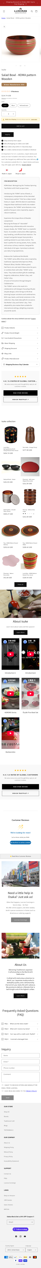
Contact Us (7, 1174)
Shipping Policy (9, 1147)
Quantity (3, 110)
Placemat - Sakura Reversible (8, 574)
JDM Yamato (8, 1200)
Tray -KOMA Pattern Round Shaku (30, 543)
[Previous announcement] (3, 3)
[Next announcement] (37, 3)
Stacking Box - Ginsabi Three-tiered (9, 510)
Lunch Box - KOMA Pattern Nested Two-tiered (30, 574)
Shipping (3, 98)
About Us (7, 1143)
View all (20, 584)
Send (7, 1098)
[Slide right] (25, 65)
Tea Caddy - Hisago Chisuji (30, 447)
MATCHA (6, 1209)
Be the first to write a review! (20, 843)
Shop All (6, 1112)
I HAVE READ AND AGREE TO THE (20, 1091)
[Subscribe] (32, 1222)
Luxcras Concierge (10, 1183)
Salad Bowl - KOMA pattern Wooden (19, 18)
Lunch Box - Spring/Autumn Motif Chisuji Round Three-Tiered (10, 449)
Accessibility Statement (11, 1161)
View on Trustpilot (20, 399)
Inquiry (7, 134)
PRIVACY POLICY (31, 1091)
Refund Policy (8, 1152)
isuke (3, 69)
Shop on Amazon (9, 1195)
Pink (5, 105)
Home (3, 18)
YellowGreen (24, 105)
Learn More (20, 632)
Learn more (34, 119)
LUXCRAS (22, 1264)
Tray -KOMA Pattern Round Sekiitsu (10, 543)
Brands (6, 1116)
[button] (4, 11)
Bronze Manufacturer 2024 (14, 84)
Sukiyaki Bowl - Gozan (9, 479)
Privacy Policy (8, 1156)
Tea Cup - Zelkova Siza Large (29, 510)
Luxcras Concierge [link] (20, 920)
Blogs (6, 1125)
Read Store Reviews (20, 393)
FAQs (5, 1178)
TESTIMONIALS (8, 1130)
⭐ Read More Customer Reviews (20, 856)
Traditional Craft (9, 1121)
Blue (13, 105)
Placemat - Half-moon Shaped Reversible (29, 480)
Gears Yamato (8, 1205)
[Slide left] (16, 65)
